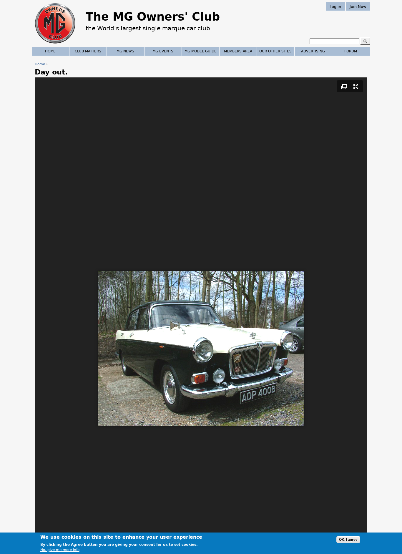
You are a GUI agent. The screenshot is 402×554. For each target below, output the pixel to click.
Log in (335, 6)
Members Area (238, 51)
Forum (350, 51)
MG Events (162, 51)
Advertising (313, 51)
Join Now (358, 6)
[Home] (55, 44)
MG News (125, 51)
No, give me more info (59, 550)
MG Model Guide (201, 51)
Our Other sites (275, 51)
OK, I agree (348, 540)
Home (40, 64)
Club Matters (88, 51)
